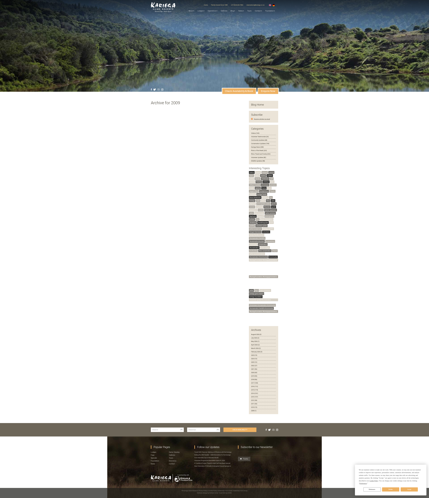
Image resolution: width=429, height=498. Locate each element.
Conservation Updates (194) (260, 143)
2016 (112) (254, 386)
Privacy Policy (203, 491)
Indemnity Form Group (240, 491)
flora (268, 200)
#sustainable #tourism (257, 241)
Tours (249, 11)
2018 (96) (254, 379)
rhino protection (265, 290)
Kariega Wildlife (268, 229)
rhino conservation (265, 251)
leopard (264, 172)
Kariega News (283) (257, 147)
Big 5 (256, 290)
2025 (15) (254, 355)
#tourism (267, 207)
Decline (391, 489)
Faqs (152, 455)
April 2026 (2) (255, 345)
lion (271, 197)
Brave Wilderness (255, 197)
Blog (232, 11)
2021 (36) (254, 369)
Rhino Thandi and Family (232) (260, 154)
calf (271, 179)
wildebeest (265, 179)
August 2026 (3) (256, 334)
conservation (263, 244)
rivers (258, 200)
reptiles (257, 188)
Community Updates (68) (259, 140)
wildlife (252, 226)
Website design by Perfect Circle (207, 493)
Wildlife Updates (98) (258, 161)
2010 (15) (254, 407)
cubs (273, 200)
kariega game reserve (256, 293)
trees (269, 188)
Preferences (372, 489)
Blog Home (257, 104)
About (191, 11)
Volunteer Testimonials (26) (260, 136)
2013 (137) (254, 397)
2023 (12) (254, 362)
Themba (258, 182)
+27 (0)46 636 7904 (237, 5)
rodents (269, 175)
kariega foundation (256, 297)
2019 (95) (254, 376)
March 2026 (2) (256, 348)
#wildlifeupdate (263, 222)
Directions (172, 461)
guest (273, 207)
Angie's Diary (254, 191)
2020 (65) (254, 372)
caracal (271, 172)
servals (257, 179)
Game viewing (174, 452)
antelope (266, 182)
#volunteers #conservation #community (262, 305)
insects (258, 172)
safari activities (270, 213)
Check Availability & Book (239, 91)
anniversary (264, 185)
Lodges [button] (200, 11)
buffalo (252, 219)
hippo (251, 175)
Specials (154, 458)
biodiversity (253, 251)
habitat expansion (270, 210)
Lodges (153, 452)
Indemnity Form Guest (225, 491)
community (253, 244)
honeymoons (264, 191)
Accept (409, 489)
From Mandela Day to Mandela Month (206, 458)
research (260, 216)
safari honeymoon (255, 229)
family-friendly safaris (257, 235)
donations (253, 222)
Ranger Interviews (255, 232)
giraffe (274, 204)
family (264, 188)
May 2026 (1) (255, 341)
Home (206, 5)
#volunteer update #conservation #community (260, 300)
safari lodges (265, 247)
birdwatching (270, 241)
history (252, 172)
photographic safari (263, 204)
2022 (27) (254, 365)
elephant (252, 204)
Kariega (252, 200)
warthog (265, 197)
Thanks (245, 459)
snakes (263, 175)
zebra (251, 213)
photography (269, 216)
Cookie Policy (212, 491)
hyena (257, 175)
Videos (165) (255, 133)
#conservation (254, 247)
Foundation (269, 11)
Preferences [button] (363, 483)
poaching (259, 207)
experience (253, 210)
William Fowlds (254, 185)
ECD (257, 219)
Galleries (224, 11)
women (252, 207)
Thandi (275, 251)
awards (252, 182)
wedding (252, 194)
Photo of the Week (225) (259, 150)
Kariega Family (261, 194)
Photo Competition (267, 219)
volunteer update (261, 226)
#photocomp (259, 213)
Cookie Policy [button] (373, 481)
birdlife (260, 210)
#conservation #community (258, 257)
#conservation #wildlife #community (261, 308)
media (252, 188)
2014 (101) (254, 393)
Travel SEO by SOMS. (225, 493)
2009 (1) (253, 411)
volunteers (266, 232)
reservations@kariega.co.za (255, 5)
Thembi (272, 191)
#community (273, 257)
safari (251, 290)
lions (271, 222)
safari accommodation (257, 254)
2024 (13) (254, 359)
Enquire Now (268, 91)
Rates (240, 11)
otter (272, 182)
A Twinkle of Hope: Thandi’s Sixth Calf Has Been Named (212, 463)
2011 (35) (254, 404)
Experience (212, 11)
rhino (263, 200)
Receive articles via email (262, 119)
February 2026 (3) (256, 352)
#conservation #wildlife (257, 238)
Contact (258, 11)
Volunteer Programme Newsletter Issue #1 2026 (209, 460)
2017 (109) (254, 383)
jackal (251, 179)
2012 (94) (254, 400)
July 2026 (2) (255, 338)
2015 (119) (254, 390)
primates (273, 185)
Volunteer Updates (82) (258, 157)
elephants (253, 216)
